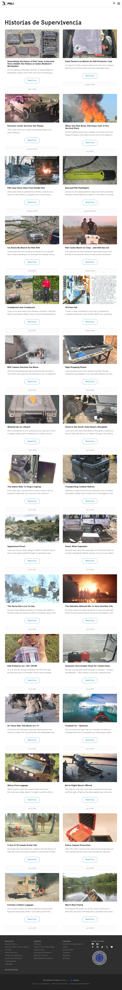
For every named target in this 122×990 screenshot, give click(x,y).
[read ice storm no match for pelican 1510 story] (32, 230)
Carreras (8, 950)
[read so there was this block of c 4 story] (32, 708)
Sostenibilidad (10, 961)
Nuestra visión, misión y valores (17, 947)
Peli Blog (66, 958)
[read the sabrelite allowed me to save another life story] (90, 588)
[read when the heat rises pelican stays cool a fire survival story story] (90, 108)
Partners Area (39, 950)
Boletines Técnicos (41, 955)
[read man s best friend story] (90, 887)
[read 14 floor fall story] (90, 290)
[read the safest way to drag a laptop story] (32, 469)
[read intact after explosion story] (90, 529)
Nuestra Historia (11, 944)
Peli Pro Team (68, 950)
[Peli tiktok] (102, 947)
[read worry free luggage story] (32, 767)
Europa (75, 980)
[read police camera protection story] (90, 827)
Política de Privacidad (59, 984)
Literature (66, 952)
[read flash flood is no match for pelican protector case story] (90, 43)
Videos (65, 947)
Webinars (66, 955)
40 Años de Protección (13, 958)
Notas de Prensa (11, 952)
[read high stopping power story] (90, 349)
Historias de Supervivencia (73, 944)
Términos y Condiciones (40, 984)
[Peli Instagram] (97, 947)
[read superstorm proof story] (32, 529)
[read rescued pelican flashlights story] (90, 170)
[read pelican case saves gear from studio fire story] (32, 170)
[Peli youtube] (93, 944)
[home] (8, 3)
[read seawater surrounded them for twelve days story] (90, 648)
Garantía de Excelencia (43, 952)
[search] (114, 3)
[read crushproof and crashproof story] (32, 290)
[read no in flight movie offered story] (90, 767)
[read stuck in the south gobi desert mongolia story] (90, 409)
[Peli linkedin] (97, 944)
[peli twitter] (107, 947)
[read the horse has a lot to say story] (32, 588)
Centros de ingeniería (13, 955)
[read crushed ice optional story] (90, 708)
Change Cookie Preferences (80, 984)
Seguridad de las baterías (43, 958)
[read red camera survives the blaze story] (32, 349)
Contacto (37, 944)
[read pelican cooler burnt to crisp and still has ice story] (90, 230)
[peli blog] (112, 947)
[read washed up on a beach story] (32, 409)
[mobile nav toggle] (118, 3)
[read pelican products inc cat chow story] (32, 648)
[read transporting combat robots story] (90, 469)
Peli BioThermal (11, 969)
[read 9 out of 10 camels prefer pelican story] (32, 827)
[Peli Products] (93, 947)
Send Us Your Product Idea (44, 947)
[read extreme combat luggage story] (32, 887)
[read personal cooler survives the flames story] (32, 108)
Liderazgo (9, 964)
